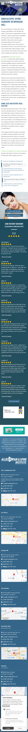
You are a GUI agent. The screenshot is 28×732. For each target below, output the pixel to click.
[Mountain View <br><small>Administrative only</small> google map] (14, 653)
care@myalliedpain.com (10, 483)
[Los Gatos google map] (14, 538)
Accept (8, 728)
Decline (20, 728)
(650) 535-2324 (8, 639)
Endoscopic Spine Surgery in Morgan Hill (14, 180)
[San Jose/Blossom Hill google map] (14, 500)
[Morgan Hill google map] (14, 575)
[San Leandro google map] (14, 613)
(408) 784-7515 (8, 524)
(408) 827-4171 (7, 488)
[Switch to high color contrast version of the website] (3, 3)
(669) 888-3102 (7, 562)
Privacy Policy (6, 706)
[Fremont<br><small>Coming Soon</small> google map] (14, 693)
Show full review (6, 257)
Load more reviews (14, 401)
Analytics (7, 709)
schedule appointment (15, 215)
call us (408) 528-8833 (15, 211)
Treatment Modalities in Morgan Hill (12, 161)
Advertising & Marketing (11, 718)
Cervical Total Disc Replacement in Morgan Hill (13, 175)
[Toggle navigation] (25, 3)
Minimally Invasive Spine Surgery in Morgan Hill (13, 165)
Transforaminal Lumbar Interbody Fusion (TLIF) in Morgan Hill (12, 184)
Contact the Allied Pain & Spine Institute (13, 151)
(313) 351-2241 (9, 491)
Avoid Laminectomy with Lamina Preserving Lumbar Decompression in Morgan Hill (13, 170)
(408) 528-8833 (8, 486)
